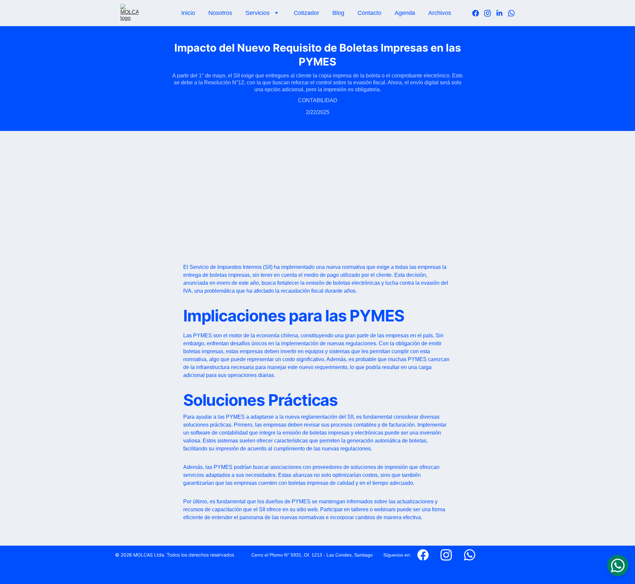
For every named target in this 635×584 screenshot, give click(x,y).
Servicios (257, 13)
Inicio (188, 13)
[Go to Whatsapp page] (511, 13)
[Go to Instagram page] (490, 13)
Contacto (369, 13)
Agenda (405, 13)
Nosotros (220, 13)
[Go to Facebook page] (478, 13)
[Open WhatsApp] (617, 565)
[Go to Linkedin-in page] (502, 13)
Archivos (439, 13)
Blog (338, 13)
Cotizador (306, 13)
